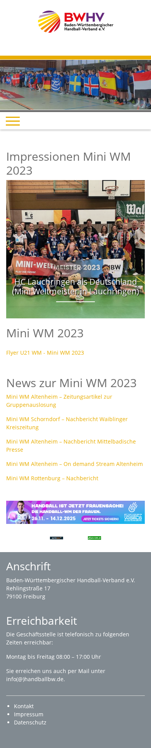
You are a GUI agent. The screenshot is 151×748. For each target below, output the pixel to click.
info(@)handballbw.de (34, 679)
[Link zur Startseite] (75, 21)
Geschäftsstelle (36, 634)
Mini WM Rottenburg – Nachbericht (52, 478)
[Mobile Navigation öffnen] (13, 121)
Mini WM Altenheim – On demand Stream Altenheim (74, 464)
